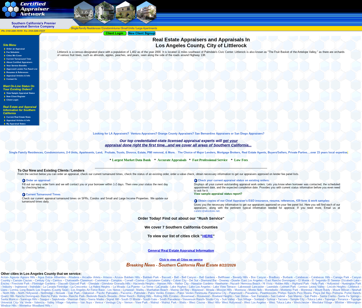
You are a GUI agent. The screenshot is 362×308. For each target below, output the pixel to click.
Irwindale (35, 286)
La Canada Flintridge (56, 286)
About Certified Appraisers (19, 62)
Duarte (235, 280)
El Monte (304, 280)
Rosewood (203, 296)
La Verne (148, 286)
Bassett (167, 277)
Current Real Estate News (18, 117)
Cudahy (166, 280)
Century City (43, 280)
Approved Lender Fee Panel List (21, 69)
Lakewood (244, 286)
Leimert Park (289, 286)
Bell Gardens (207, 277)
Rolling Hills (145, 296)
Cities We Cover (14, 56)
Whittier (340, 302)
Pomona (337, 293)
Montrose (307, 289)
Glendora (107, 283)
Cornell (129, 280)
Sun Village (245, 299)
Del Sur (194, 280)
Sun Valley (229, 299)
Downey (224, 280)
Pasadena (252, 293)
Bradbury (275, 277)
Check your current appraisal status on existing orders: (233, 180)
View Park (142, 302)
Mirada (210, 289)
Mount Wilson (341, 289)
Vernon (129, 302)
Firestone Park (21, 283)
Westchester (302, 302)
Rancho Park (77, 296)
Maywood (198, 289)
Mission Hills (225, 289)
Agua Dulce (45, 277)
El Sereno (334, 280)
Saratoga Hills (29, 299)
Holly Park (318, 283)
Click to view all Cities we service (181, 259)
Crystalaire (153, 280)
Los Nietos (114, 289)
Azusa (118, 277)
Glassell (63, 283)
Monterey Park (290, 289)
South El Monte (131, 299)
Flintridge (37, 283)
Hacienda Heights (144, 283)
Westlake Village (322, 302)
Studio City (213, 299)
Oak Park (74, 293)
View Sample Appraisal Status (20, 93)
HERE (207, 236)
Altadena (74, 277)
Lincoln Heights (337, 286)
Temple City (298, 299)
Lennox (303, 286)
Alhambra (60, 277)
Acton (4, 277)
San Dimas (242, 296)
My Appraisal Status (16, 124)
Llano (4, 289)
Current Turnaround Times (43, 194)
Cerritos (58, 280)
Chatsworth (72, 280)
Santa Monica (10, 299)
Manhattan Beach (158, 289)
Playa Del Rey (322, 293)
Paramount (236, 293)
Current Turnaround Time (18, 59)
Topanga (330, 299)
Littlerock (354, 286)
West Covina (197, 302)
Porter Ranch (352, 293)
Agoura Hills (28, 277)
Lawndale (273, 286)
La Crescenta (79, 286)
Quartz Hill (7, 296)
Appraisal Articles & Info (18, 76)
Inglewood (21, 286)
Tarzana (283, 299)
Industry (8, 286)
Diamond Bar (209, 280)
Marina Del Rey (180, 289)
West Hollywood (232, 302)
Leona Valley (317, 286)
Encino (5, 283)
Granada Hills (122, 283)
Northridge (47, 293)
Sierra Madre (96, 299)
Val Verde (26, 302)
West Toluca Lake (280, 302)
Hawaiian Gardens (202, 283)
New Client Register (15, 96)
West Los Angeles (255, 302)
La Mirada (119, 286)
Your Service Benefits (16, 66)
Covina (140, 280)
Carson (17, 280)
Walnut (155, 302)
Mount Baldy (323, 289)
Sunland (259, 299)
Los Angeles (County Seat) (52, 289)
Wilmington (353, 302)
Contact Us (11, 79)
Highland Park (301, 283)
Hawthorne (222, 283)
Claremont (86, 280)
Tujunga (355, 299)
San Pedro (311, 296)
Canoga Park (341, 277)
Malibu (140, 289)
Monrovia (241, 289)
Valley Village (56, 302)
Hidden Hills (282, 283)
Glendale (94, 283)
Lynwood (128, 289)
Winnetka (25, 305)
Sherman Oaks (77, 299)
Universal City (9, 302)
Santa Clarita (328, 296)
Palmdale (140, 293)
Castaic (28, 280)
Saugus (45, 299)
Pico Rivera (304, 293)
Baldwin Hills (132, 277)
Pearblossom (268, 293)
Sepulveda (59, 299)
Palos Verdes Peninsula (192, 293)
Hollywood (333, 283)
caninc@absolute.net (207, 211)
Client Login (12, 100)
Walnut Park (169, 302)
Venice (99, 302)
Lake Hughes (178, 286)
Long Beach (27, 289)
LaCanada (162, 286)
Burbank (288, 277)
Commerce (102, 280)
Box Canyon (259, 277)
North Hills (9, 293)
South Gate (150, 299)
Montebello (272, 289)
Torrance (343, 299)
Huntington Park (351, 283)
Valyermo (72, 302)
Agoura (14, 277)
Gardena (50, 283)
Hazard (234, 283)
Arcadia (86, 277)
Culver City (180, 280)
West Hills (214, 302)
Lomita (14, 289)
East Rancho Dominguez (281, 280)
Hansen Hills (165, 283)
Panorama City (218, 293)
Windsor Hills (9, 305)
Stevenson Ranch (193, 299)
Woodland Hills (41, 305)
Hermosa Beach (251, 283)
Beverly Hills (241, 277)
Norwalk (61, 293)
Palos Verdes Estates (162, 293)
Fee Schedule (12, 52)
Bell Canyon (190, 277)
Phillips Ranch (286, 293)
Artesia (108, 277)
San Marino (295, 296)
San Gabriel (278, 296)
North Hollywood (28, 293)
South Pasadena (170, 299)
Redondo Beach (96, 296)
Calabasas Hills (321, 277)
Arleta (97, 277)
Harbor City (182, 283)
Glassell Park (78, 283)
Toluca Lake (315, 299)
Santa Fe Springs (349, 296)
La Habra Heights (100, 286)
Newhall (356, 289)
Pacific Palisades (108, 293)
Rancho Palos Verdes (54, 296)
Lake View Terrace (224, 286)
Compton (117, 280)
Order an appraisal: (38, 180)
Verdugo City (114, 302)
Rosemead (188, 296)
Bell (177, 277)
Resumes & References (17, 72)
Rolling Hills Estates (167, 296)
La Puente (134, 286)
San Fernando (260, 296)
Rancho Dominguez (27, 296)
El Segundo (319, 280)
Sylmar (271, 299)
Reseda (112, 296)
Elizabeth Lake (351, 280)
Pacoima (126, 293)
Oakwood (89, 293)
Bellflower (224, 277)
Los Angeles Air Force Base (88, 289)
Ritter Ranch (127, 296)
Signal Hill (113, 299)
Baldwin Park (151, 277)
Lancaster (258, 286)
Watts (183, 302)
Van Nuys (86, 302)
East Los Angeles (252, 280)
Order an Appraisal (15, 49)
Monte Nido (255, 289)
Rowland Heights (223, 296)
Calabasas (302, 277)
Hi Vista (268, 283)
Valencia (39, 302)
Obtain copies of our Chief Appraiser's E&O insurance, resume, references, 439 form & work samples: (264, 200)
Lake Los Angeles (200, 286)
